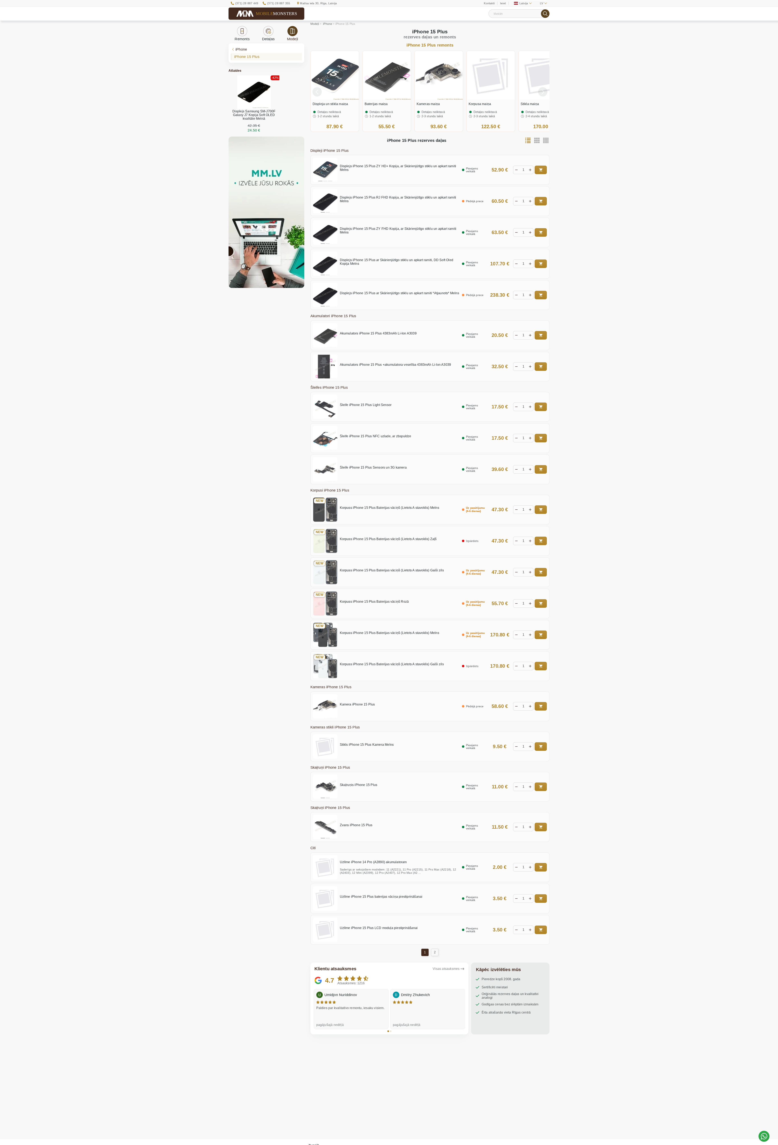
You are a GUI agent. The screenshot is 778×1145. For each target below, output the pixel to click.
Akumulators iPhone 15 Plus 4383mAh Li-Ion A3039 (378, 333)
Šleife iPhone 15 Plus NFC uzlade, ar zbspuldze (375, 436)
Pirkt (541, 170)
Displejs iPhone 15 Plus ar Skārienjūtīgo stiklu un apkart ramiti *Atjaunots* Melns (399, 293)
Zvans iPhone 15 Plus (356, 825)
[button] (388, 1031)
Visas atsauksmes (446, 968)
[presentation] (317, 92)
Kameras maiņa (428, 104)
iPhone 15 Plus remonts (429, 45)
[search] (545, 13)
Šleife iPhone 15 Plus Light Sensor (366, 405)
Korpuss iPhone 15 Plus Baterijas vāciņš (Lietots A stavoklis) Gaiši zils (392, 570)
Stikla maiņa (530, 104)
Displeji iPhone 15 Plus (329, 151)
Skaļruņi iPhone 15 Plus (330, 767)
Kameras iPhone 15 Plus (330, 687)
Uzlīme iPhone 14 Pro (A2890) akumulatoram (373, 862)
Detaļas (268, 39)
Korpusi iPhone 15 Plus (329, 490)
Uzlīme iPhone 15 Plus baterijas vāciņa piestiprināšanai (381, 896)
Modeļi (292, 39)
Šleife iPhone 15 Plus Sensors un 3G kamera (373, 467)
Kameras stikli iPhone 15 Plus (335, 727)
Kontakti (489, 3)
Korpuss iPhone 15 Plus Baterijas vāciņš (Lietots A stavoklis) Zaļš (388, 539)
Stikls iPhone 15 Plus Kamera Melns (367, 744)
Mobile (276, 13)
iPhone (241, 49)
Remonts (242, 39)
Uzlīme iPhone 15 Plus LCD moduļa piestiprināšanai (379, 928)
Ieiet (503, 3)
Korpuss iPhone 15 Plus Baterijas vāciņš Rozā (374, 601)
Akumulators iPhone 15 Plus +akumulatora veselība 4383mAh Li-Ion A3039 (395, 364)
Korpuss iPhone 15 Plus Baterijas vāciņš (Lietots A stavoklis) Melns (389, 507)
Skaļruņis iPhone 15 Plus (358, 785)
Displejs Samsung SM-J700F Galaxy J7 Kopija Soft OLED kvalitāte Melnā (254, 115)
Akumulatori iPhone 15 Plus (333, 316)
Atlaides (235, 70)
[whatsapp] (763, 1136)
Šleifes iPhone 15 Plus (329, 387)
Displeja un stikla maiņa (330, 104)
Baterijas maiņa (376, 104)
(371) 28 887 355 (278, 3)
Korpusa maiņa (480, 104)
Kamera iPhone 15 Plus (357, 704)
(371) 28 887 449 (246, 3)
